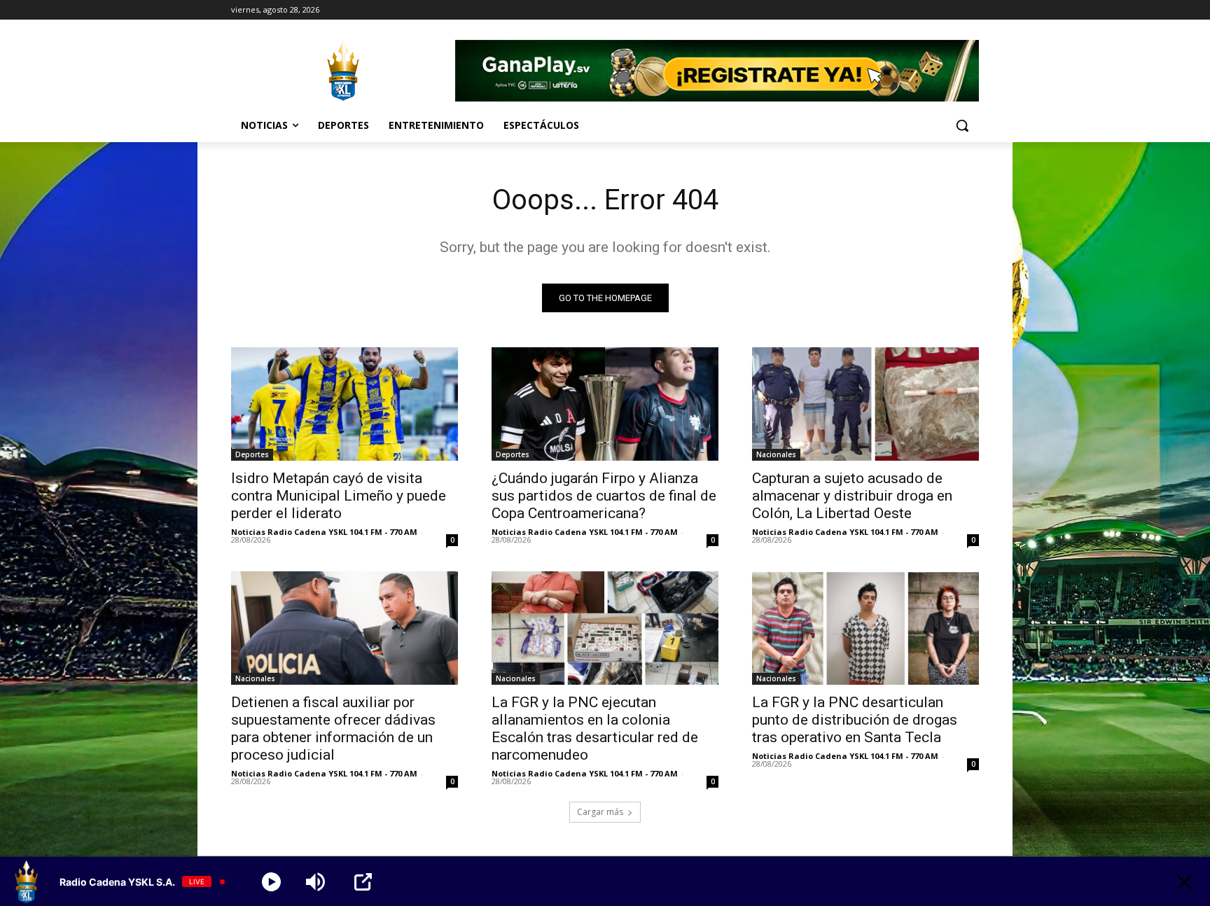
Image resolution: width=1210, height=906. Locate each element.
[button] (962, 125)
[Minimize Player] (1184, 881)
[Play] (271, 881)
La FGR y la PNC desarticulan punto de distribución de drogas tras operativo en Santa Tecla (854, 720)
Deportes (252, 454)
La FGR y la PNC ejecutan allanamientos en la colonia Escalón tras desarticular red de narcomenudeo (595, 728)
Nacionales (776, 454)
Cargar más (600, 812)
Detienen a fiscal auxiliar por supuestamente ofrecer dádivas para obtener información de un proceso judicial (333, 728)
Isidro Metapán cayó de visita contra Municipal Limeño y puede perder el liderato (338, 496)
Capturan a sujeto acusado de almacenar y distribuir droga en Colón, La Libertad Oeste (852, 496)
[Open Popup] (363, 881)
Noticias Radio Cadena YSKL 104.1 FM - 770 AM (324, 532)
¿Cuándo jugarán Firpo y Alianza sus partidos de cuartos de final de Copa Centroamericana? (604, 496)
